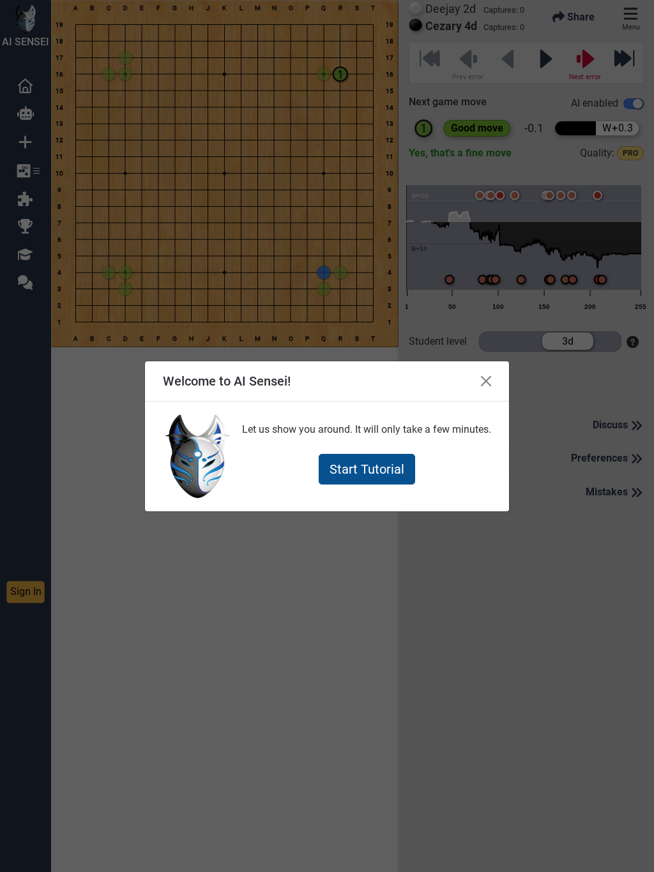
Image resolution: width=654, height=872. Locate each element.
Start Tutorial (367, 469)
